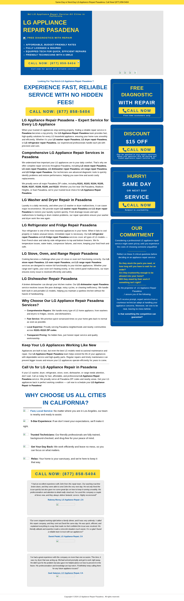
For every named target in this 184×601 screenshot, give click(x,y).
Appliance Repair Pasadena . (93, 597)
